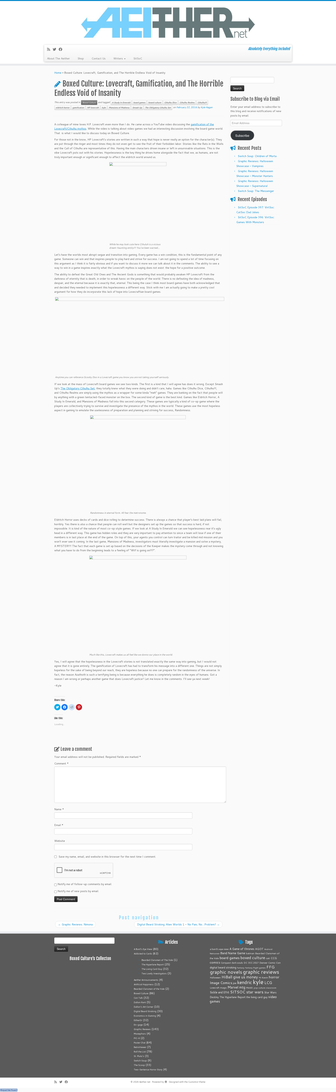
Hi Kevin (263, 977)
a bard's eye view (219, 949)
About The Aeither (58, 58)
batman (250, 953)
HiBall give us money (239, 977)
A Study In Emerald (121, 102)
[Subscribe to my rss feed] (50, 49)
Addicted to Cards (143, 953)
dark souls (237, 962)
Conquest (226, 962)
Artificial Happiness (144, 984)
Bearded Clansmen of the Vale (149, 988)
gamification (78, 107)
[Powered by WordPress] (165, 1081)
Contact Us (99, 58)
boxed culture (154, 102)
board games (139, 102)
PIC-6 (137, 1038)
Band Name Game (232, 953)
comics (215, 962)
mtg (242, 987)
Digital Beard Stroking (145, 1011)
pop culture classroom (265, 987)
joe (234, 983)
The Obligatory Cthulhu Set (158, 107)
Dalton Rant (140, 1002)
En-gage (138, 1024)
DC (245, 962)
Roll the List (140, 1051)
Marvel (233, 987)
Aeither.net (144, 1081)
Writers (118, 58)
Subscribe (242, 135)
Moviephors (140, 1033)
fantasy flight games (255, 967)
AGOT (259, 949)
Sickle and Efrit (219, 992)
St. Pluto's (139, 1056)
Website (59, 841)
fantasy (240, 967)
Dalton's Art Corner (143, 1006)
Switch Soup (140, 1060)
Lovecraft (214, 987)
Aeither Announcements (146, 980)
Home (57, 73)
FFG (270, 967)
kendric (244, 982)
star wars (254, 992)
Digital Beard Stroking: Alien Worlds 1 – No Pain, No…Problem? (178, 924)
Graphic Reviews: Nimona (75, 924)
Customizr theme (196, 1081)
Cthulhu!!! (202, 102)
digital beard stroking (223, 967)
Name (59, 809)
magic (223, 987)
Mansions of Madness (119, 107)
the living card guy (257, 997)
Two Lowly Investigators (154, 973)
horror (274, 977)
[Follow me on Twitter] (56, 49)
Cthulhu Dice (170, 102)
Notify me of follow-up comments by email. (85, 884)
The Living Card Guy (152, 969)
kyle (104, 107)
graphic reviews (261, 971)
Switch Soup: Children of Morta (257, 156)
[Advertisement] (256, 285)
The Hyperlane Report (153, 964)
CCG (274, 958)
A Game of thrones (241, 949)
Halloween (215, 977)
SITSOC (237, 992)
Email (58, 825)
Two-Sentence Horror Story (148, 1069)
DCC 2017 (253, 962)
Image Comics (221, 982)
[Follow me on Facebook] (62, 49)
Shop (81, 58)
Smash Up (137, 107)
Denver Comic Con (270, 962)
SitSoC (137, 58)
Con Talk (138, 997)
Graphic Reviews (142, 1029)
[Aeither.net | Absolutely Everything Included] (168, 22)
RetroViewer (140, 1047)
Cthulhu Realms (187, 102)
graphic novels (226, 971)
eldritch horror (62, 107)
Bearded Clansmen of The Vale (157, 960)
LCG (268, 982)
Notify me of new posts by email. (78, 891)
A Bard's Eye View (143, 949)
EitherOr (138, 1020)
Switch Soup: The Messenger (256, 191)
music (249, 987)
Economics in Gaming (145, 1015)
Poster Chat (139, 1042)
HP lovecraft (93, 107)
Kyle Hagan (207, 107)
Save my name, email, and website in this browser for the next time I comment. (107, 857)
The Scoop (139, 1065)
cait (268, 958)
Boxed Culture (89, 102)
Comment (61, 763)
